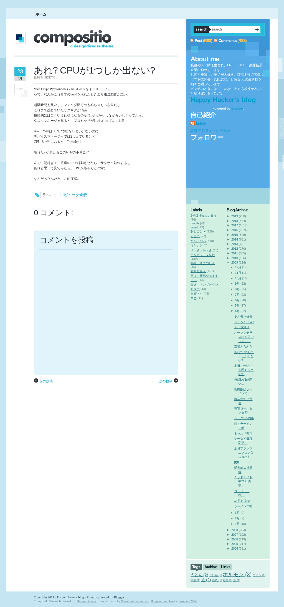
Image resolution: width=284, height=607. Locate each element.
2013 (234, 244)
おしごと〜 (198, 231)
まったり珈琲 (243, 433)
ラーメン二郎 (243, 506)
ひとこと (197, 245)
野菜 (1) (227, 580)
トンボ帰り (241, 327)
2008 (234, 530)
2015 (234, 234)
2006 (234, 539)
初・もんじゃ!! (244, 321)
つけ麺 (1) (215, 575)
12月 (238, 267)
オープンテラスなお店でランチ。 (243, 337)
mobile (195, 223)
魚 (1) (236, 580)
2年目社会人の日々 (204, 215)
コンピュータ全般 (71, 195)
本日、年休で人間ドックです (243, 370)
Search (256, 29)
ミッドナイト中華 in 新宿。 (243, 481)
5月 (237, 305)
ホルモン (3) (237, 574)
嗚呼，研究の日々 (203, 263)
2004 (234, 548)
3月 (237, 512)
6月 (237, 300)
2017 (234, 225)
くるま (195, 236)
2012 (234, 248)
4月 (237, 311)
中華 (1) (195, 580)
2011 (234, 253)
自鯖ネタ (197, 293)
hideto (201, 123)
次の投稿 (166, 381)
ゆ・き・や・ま (201, 250)
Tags (196, 567)
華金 (194, 298)
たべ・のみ (198, 240)
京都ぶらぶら (243, 346)
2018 (234, 220)
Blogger (237, 108)
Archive (210, 567)
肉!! (236, 462)
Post (198, 40)
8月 (237, 289)
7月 (237, 294)
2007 (234, 534)
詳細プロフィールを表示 (211, 130)
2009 (234, 262)
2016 (234, 230)
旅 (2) (206, 580)
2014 (234, 239)
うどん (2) (199, 575)
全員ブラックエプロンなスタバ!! (243, 452)
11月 (238, 272)
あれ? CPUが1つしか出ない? (94, 70)
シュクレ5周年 (244, 418)
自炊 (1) (217, 580)
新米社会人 (198, 271)
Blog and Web (188, 601)
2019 (234, 216)
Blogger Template (162, 601)
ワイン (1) (259, 575)
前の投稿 (46, 381)
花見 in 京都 (242, 500)
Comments (228, 40)
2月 (237, 518)
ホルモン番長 (243, 316)
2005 (234, 543)
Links (225, 567)
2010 (234, 258)
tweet (194, 227)
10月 (238, 278)
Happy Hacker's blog (223, 99)
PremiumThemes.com (135, 601)
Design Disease (86, 601)
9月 (237, 283)
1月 (237, 523)
